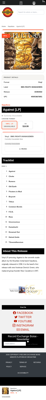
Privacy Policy (9, 365)
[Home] (7, 12)
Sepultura (11, 26)
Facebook (24, 312)
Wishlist (24, 149)
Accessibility (23, 373)
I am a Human (32, 344)
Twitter (24, 317)
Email (24, 329)
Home (4, 26)
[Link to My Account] (34, 4)
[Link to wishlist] (21, 4)
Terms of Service (23, 365)
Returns (37, 362)
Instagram (24, 325)
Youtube (24, 321)
